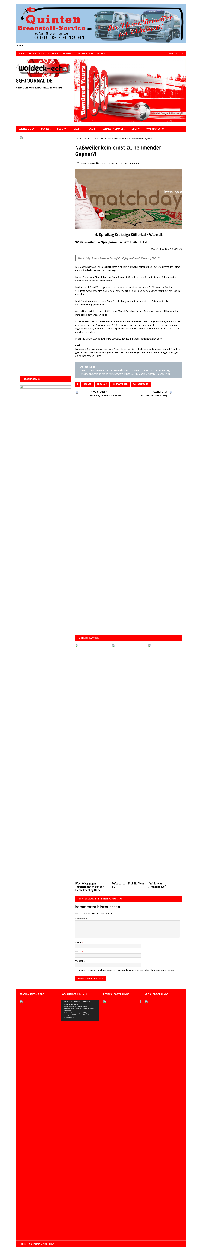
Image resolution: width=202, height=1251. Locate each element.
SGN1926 (46, 128)
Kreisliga (102, 384)
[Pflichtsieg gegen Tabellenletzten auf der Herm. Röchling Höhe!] (92, 762)
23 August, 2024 (87, 163)
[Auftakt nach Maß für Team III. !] (129, 762)
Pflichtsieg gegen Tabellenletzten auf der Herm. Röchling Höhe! (89, 887)
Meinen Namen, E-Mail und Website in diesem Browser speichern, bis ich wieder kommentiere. (126, 969)
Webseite (80, 960)
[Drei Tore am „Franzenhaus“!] (165, 762)
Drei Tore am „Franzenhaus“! (157, 885)
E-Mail (78, 951)
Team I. (76, 128)
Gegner (87, 384)
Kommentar (81, 918)
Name (78, 942)
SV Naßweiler (120, 384)
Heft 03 (103, 163)
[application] (80, 1010)
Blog (60, 128)
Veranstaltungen (114, 128)
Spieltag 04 (126, 163)
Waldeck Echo (155, 128)
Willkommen (27, 128)
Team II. (91, 128)
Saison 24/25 (113, 163)
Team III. (136, 163)
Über (134, 128)
